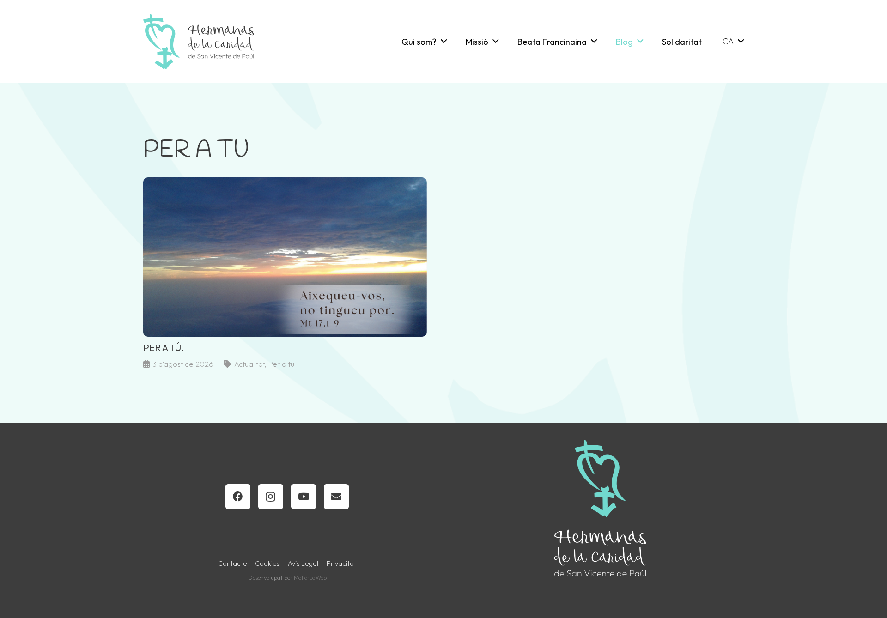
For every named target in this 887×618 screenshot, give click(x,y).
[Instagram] (270, 496)
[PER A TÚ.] (285, 273)
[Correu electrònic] (336, 496)
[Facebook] (237, 496)
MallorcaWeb (310, 577)
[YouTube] (303, 496)
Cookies (267, 563)
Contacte (232, 563)
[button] (444, 41)
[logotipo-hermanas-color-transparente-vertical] (600, 508)
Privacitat (341, 563)
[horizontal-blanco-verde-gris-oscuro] (198, 41)
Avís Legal (303, 563)
